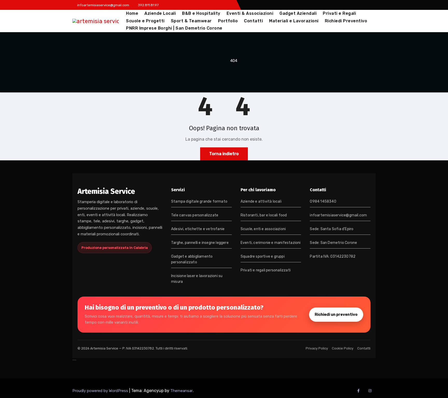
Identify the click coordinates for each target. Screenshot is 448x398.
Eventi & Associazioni (250, 13)
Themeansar (181, 390)
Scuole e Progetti (145, 20)
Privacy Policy (317, 348)
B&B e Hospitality (201, 13)
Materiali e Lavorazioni (294, 20)
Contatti (253, 20)
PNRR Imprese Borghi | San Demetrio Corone (174, 28)
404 (233, 60)
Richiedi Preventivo (346, 20)
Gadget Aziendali (298, 13)
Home (132, 13)
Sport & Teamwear (191, 20)
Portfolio (228, 20)
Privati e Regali (339, 13)
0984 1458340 (323, 201)
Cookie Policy (342, 348)
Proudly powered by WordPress (100, 390)
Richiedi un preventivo (336, 314)
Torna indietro (224, 153)
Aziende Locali (160, 13)
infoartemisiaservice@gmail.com (338, 215)
